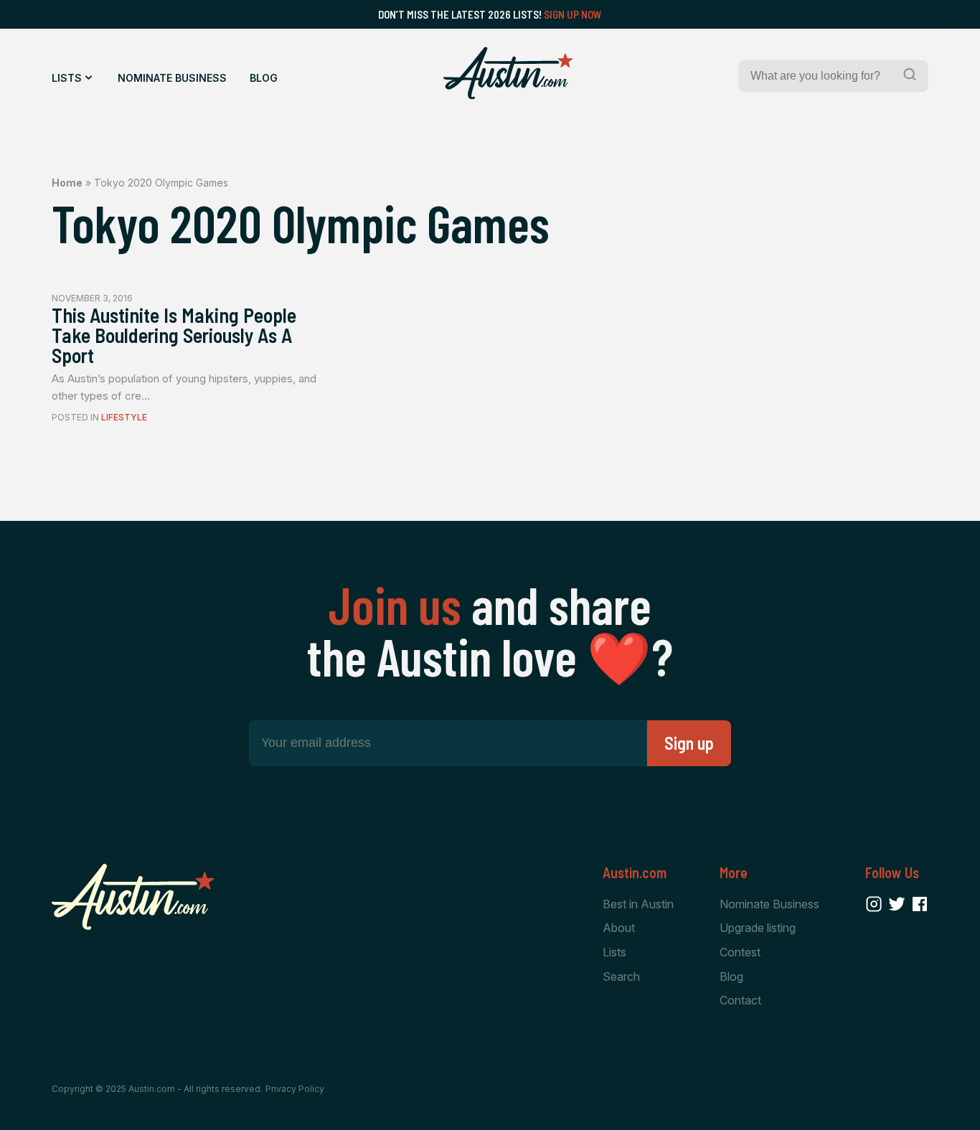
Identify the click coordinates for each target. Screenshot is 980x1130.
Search (621, 976)
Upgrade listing (758, 928)
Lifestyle (124, 417)
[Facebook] (919, 904)
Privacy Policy (294, 1088)
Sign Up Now (573, 14)
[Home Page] (508, 73)
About (619, 928)
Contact (740, 1000)
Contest (740, 952)
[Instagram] (873, 904)
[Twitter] (896, 904)
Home (67, 182)
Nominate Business (172, 78)
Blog (264, 78)
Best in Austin (638, 904)
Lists (67, 78)
